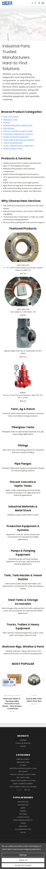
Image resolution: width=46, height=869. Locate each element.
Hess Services (23, 802)
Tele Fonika (23, 814)
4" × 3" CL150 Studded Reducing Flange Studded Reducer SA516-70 (23, 269)
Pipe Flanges (8, 128)
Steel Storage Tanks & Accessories (23, 787)
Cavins (23, 823)
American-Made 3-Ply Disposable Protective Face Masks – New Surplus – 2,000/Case (12, 704)
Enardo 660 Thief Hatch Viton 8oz (34, 700)
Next (43, 680)
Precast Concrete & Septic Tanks (18, 131)
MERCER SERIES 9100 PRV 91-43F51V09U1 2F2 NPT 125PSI (23, 352)
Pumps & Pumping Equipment (16, 137)
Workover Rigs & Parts (13, 148)
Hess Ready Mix (23, 805)
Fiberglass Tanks (10, 119)
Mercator (23, 826)
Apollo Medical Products (23, 820)
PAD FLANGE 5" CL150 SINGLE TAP (23, 312)
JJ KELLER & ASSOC (23, 817)
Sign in (18, 743)
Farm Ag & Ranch (23, 759)
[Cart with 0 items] (39, 3)
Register (27, 743)
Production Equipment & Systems (18, 134)
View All (23, 832)
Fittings (6, 122)
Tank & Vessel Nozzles (13, 143)
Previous (2, 680)
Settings (23, 855)
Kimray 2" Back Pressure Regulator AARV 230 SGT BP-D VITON (23, 396)
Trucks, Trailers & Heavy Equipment (18, 145)
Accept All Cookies (23, 865)
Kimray (23, 808)
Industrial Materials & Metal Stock (17, 125)
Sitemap (23, 746)
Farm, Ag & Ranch (11, 116)
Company (23, 740)
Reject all (23, 860)
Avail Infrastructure (23, 829)
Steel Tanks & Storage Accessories (18, 140)
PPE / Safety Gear (23, 778)
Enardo (23, 811)
